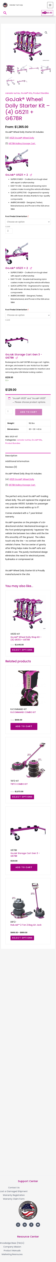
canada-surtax (12, 93)
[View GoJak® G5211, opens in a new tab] (31, 175)
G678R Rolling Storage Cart (22, 143)
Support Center (28, 1181)
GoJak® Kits (26, 93)
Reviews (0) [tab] (11, 467)
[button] (5, 13)
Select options (22, 650)
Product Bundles (41, 93)
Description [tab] (11, 455)
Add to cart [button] (24, 726)
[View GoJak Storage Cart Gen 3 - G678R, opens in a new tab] (16, 358)
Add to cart (28, 412)
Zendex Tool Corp (16, 5)
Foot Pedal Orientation (17, 216)
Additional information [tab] (17, 461)
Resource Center (28, 1236)
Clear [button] (7, 227)
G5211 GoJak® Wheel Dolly (21, 137)
